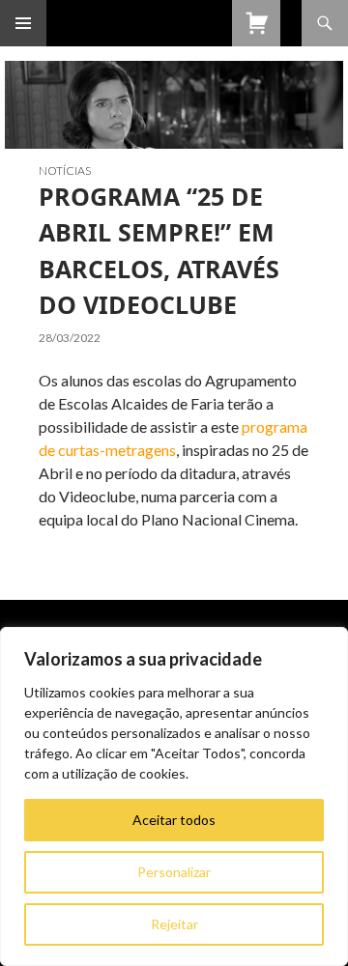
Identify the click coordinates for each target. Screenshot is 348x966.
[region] (174, 796)
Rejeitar (174, 924)
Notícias (65, 170)
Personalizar (174, 872)
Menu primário (23, 23)
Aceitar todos (174, 819)
